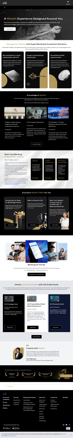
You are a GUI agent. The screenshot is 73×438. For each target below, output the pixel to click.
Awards (41, 414)
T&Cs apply (16, 208)
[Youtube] (66, 425)
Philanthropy (42, 420)
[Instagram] (63, 425)
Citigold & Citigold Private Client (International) (15, 183)
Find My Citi (54, 408)
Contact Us (54, 397)
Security (16, 397)
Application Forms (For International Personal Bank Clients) (29, 408)
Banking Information (29, 397)
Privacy (5, 402)
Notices (5, 408)
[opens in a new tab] (5, 3)
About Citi (42, 397)
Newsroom (42, 408)
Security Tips (17, 400)
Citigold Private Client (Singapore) (15, 182)
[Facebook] (69, 425)
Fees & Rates (26, 400)
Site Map (65, 397)
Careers (41, 411)
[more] (4, 7)
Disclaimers (6, 405)
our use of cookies (11, 435)
